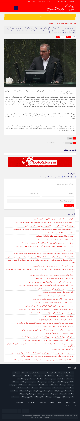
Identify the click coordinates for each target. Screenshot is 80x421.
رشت (15, 381)
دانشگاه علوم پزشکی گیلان (26, 378)
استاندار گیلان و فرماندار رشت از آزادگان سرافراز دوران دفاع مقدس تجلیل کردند (48, 340)
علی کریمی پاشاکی (23, 387)
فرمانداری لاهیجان (25, 390)
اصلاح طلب (37, 375)
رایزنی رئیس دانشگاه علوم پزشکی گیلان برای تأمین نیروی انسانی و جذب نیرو (49, 226)
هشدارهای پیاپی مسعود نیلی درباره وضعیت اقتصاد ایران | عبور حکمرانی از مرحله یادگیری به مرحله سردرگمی (39, 256)
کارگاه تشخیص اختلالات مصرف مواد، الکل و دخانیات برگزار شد (53, 219)
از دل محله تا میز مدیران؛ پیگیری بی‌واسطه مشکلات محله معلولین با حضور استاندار (47, 243)
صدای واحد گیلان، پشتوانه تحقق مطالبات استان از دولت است (54, 236)
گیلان (48, 396)
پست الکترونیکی (33, 193)
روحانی (70, 384)
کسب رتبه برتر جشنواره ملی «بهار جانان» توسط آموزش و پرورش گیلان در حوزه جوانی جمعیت (44, 246)
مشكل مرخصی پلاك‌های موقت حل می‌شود (59, 232)
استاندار (60, 375)
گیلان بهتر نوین (27, 396)
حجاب (39, 378)
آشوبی (16, 372)
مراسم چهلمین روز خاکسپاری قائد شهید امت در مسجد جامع (54, 278)
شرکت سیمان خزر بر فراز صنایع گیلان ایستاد (59, 333)
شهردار (13, 384)
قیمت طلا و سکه (31, 402)
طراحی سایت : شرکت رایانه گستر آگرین (40, 417)
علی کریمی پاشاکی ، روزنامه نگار (64, 390)
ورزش (57, 396)
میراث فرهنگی (43, 393)
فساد (71, 393)
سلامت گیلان (43, 384)
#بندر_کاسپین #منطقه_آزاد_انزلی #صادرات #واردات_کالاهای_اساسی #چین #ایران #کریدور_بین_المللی (47, 372)
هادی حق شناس (68, 396)
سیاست (32, 384)
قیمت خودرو (42, 402)
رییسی (62, 384)
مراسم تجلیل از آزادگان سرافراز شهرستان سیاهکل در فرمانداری (53, 299)
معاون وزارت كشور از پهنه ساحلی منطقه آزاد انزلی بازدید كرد (54, 326)
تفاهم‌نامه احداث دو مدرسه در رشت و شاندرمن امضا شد (55, 295)
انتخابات (70, 378)
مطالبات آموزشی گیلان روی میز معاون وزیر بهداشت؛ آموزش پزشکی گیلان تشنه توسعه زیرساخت (43, 359)
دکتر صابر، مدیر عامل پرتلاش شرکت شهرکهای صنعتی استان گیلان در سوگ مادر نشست (46, 337)
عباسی (34, 387)
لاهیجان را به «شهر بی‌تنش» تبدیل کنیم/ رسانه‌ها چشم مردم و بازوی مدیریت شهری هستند (45, 309)
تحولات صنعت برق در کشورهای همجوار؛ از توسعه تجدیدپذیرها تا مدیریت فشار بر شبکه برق (45, 323)
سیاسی (22, 384)
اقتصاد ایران (17, 375)
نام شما (71, 193)
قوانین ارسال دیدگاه (65, 201)
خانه (74, 402)
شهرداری (69, 387)
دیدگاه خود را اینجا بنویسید (65, 184)
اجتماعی (69, 375)
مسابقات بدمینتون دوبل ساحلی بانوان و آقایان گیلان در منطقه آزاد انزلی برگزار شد (47, 306)
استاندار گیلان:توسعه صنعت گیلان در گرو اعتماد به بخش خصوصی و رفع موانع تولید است (46, 285)
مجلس (54, 393)
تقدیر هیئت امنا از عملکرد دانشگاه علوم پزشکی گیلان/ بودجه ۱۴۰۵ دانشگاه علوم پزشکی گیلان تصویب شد (40, 353)
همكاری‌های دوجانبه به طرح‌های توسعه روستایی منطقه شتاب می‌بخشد (51, 275)
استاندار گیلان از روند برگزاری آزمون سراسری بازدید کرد (55, 239)
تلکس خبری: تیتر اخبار (70, 405)
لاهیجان (63, 393)
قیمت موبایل (19, 402)
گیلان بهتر (38, 396)
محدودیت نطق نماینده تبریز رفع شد (62, 23)
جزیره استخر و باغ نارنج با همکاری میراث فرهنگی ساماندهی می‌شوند (52, 313)
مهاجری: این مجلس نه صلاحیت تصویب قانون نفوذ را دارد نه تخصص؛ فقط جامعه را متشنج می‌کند (43, 253)
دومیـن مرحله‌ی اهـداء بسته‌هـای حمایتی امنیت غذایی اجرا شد (54, 302)
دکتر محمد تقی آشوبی (28, 381)
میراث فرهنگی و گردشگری (27, 393)
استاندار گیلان (49, 375)
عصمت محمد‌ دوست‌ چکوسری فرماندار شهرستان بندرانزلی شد (53, 289)
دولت (52, 381)
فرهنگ (14, 390)
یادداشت (15, 396)
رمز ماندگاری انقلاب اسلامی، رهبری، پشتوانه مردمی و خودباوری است (51, 266)
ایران (61, 378)
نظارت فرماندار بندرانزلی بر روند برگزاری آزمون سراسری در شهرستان (51, 282)
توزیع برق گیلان (50, 378)
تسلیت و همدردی (68, 250)
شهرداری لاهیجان (45, 387)
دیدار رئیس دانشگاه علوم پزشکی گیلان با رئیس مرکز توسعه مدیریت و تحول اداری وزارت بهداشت (43, 229)
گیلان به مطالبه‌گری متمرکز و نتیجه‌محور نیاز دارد (58, 292)
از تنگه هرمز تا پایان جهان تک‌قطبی (62, 349)
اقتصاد (28, 375)
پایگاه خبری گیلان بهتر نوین (52, 415)
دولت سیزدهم (42, 381)
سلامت (54, 384)
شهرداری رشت (58, 387)
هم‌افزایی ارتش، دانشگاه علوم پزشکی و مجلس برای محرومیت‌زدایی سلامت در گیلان (47, 356)
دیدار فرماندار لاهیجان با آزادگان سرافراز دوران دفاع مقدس (55, 319)
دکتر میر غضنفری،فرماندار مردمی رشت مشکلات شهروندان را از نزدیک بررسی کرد (47, 330)
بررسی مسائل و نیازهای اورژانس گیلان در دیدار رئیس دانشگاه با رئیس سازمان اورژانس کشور (44, 222)
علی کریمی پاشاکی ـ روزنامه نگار (43, 390)
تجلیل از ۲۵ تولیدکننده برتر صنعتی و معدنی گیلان (58, 316)
